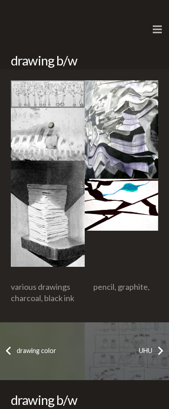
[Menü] (157, 29)
